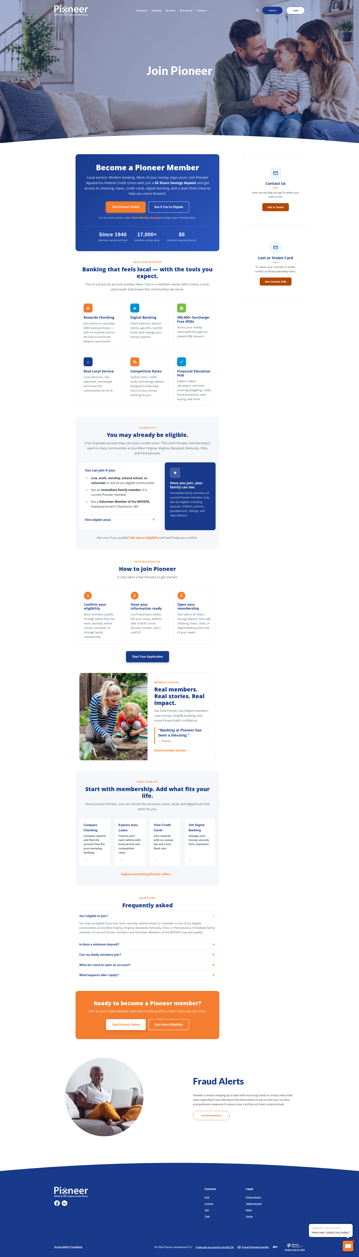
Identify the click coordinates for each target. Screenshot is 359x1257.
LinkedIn (64, 1204)
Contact (209, 1203)
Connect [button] (202, 10)
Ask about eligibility (144, 538)
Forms (249, 1216)
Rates (249, 1210)
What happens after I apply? (99, 975)
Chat (207, 1216)
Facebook (57, 1204)
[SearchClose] (257, 10)
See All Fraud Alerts (211, 1115)
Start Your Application (147, 656)
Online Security (254, 1203)
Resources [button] (186, 10)
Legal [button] (249, 1188)
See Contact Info (275, 281)
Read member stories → (172, 750)
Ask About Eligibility (168, 1024)
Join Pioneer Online (126, 207)
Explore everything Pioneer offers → (147, 874)
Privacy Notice (253, 1197)
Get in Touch (276, 207)
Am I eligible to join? (93, 916)
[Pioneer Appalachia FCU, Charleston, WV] (71, 10)
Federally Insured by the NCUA (215, 1247)
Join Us (272, 10)
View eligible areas (98, 519)
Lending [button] (156, 10)
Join (207, 1210)
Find (207, 1197)
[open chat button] (348, 1246)
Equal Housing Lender (255, 1247)
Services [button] (170, 10)
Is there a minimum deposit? (99, 944)
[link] (295, 1247)
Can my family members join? (100, 954)
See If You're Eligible (168, 207)
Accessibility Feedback (68, 1246)
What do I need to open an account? (105, 965)
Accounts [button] (142, 10)
